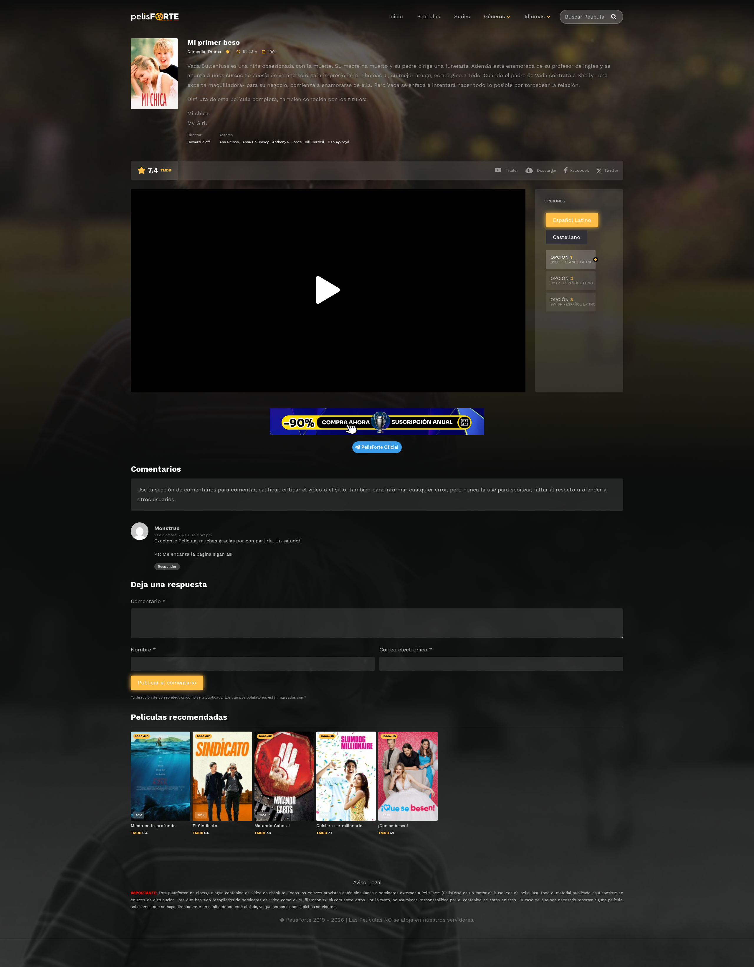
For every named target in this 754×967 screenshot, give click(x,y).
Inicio (396, 16)
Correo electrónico (405, 649)
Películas (428, 16)
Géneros (494, 16)
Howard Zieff (198, 142)
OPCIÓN (571, 259)
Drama (214, 51)
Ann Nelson (229, 142)
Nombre (143, 649)
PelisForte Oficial (379, 447)
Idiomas (535, 16)
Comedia (196, 51)
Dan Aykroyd (338, 142)
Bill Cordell (314, 142)
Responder (167, 567)
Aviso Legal (367, 882)
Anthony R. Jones (287, 142)
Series (462, 16)
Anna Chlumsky (255, 142)
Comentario (148, 601)
